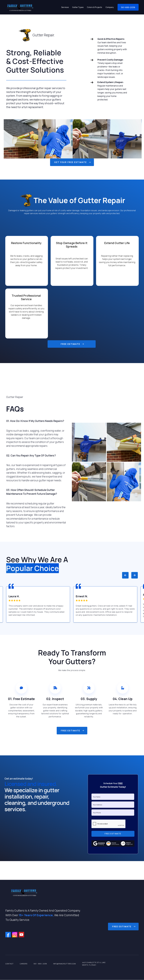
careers (23, 964)
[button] (65, 7)
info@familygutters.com (64, 964)
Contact (9, 964)
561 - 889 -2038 (40, 964)
